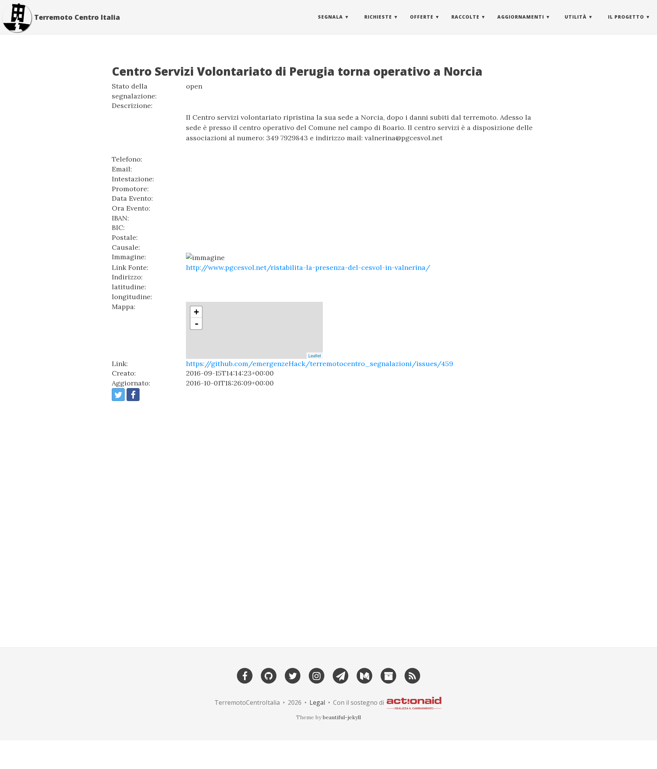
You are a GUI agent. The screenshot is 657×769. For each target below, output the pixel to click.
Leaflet (314, 355)
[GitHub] (269, 675)
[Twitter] (293, 675)
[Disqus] (328, 521)
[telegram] (341, 675)
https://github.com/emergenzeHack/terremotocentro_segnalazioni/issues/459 (319, 363)
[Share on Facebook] (133, 394)
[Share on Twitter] (118, 394)
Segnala (330, 17)
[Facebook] (245, 675)
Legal (317, 702)
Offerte (421, 17)
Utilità (576, 17)
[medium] (364, 675)
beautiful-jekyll (342, 717)
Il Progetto (626, 17)
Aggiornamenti (520, 17)
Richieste (378, 17)
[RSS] (412, 675)
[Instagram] (317, 675)
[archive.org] (388, 675)
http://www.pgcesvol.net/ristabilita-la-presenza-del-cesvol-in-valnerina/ (308, 267)
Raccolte (465, 17)
